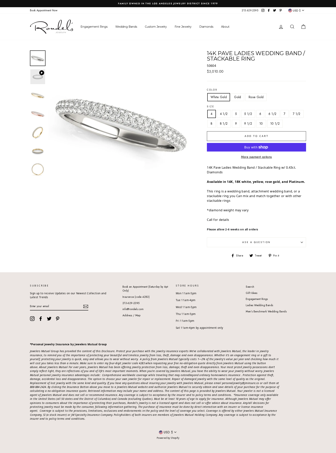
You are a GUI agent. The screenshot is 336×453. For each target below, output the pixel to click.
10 (261, 123)
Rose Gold (256, 97)
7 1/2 (296, 114)
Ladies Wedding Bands (259, 305)
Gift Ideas (251, 293)
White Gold (219, 97)
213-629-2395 (131, 303)
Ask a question (256, 242)
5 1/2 (248, 114)
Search (250, 287)
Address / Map (131, 315)
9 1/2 (248, 123)
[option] (168, 3)
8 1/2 (224, 123)
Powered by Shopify (168, 438)
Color (212, 90)
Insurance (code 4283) (136, 297)
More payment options (256, 157)
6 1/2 (272, 114)
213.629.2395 (250, 10)
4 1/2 (224, 114)
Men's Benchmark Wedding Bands (266, 311)
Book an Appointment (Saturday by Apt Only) (145, 289)
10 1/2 (275, 123)
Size (210, 106)
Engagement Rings (257, 299)
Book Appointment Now (43, 10)
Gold (237, 97)
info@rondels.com (133, 309)
